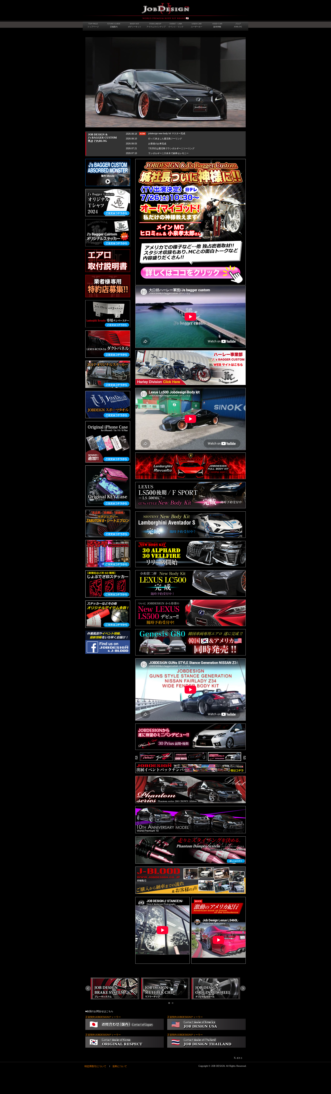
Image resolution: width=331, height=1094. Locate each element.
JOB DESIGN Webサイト (165, 11)
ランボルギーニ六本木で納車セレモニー (168, 153)
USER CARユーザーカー (196, 25)
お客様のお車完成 (157, 143)
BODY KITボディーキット (134, 25)
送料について (119, 1066)
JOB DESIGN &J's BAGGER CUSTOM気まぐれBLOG (102, 137)
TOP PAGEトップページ (93, 25)
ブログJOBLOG (238, 25)
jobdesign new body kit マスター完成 (166, 133)
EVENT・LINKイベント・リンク (175, 25)
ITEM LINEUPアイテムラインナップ (156, 25)
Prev (88, 988)
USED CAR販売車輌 (217, 25)
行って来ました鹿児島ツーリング (165, 138)
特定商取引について (95, 1066)
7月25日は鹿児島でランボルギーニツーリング (171, 148)
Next (243, 988)
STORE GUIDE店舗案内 (113, 25)
